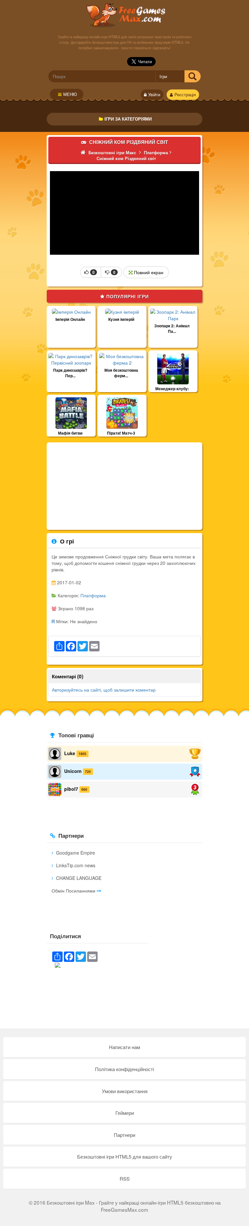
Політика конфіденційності (124, 1069)
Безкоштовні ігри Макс (125, 15)
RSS (125, 1178)
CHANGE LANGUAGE (78, 878)
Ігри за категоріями (128, 119)
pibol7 (71, 789)
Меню (70, 94)
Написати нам (124, 1047)
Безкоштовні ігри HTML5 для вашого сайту (124, 1156)
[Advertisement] (124, 486)
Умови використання (125, 1091)
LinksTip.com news (75, 865)
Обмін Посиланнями (74, 890)
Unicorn (73, 771)
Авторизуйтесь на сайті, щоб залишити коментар (104, 689)
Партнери (124, 1134)
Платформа (93, 595)
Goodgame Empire (75, 852)
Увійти (154, 95)
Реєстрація (185, 95)
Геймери (124, 1112)
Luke (69, 753)
